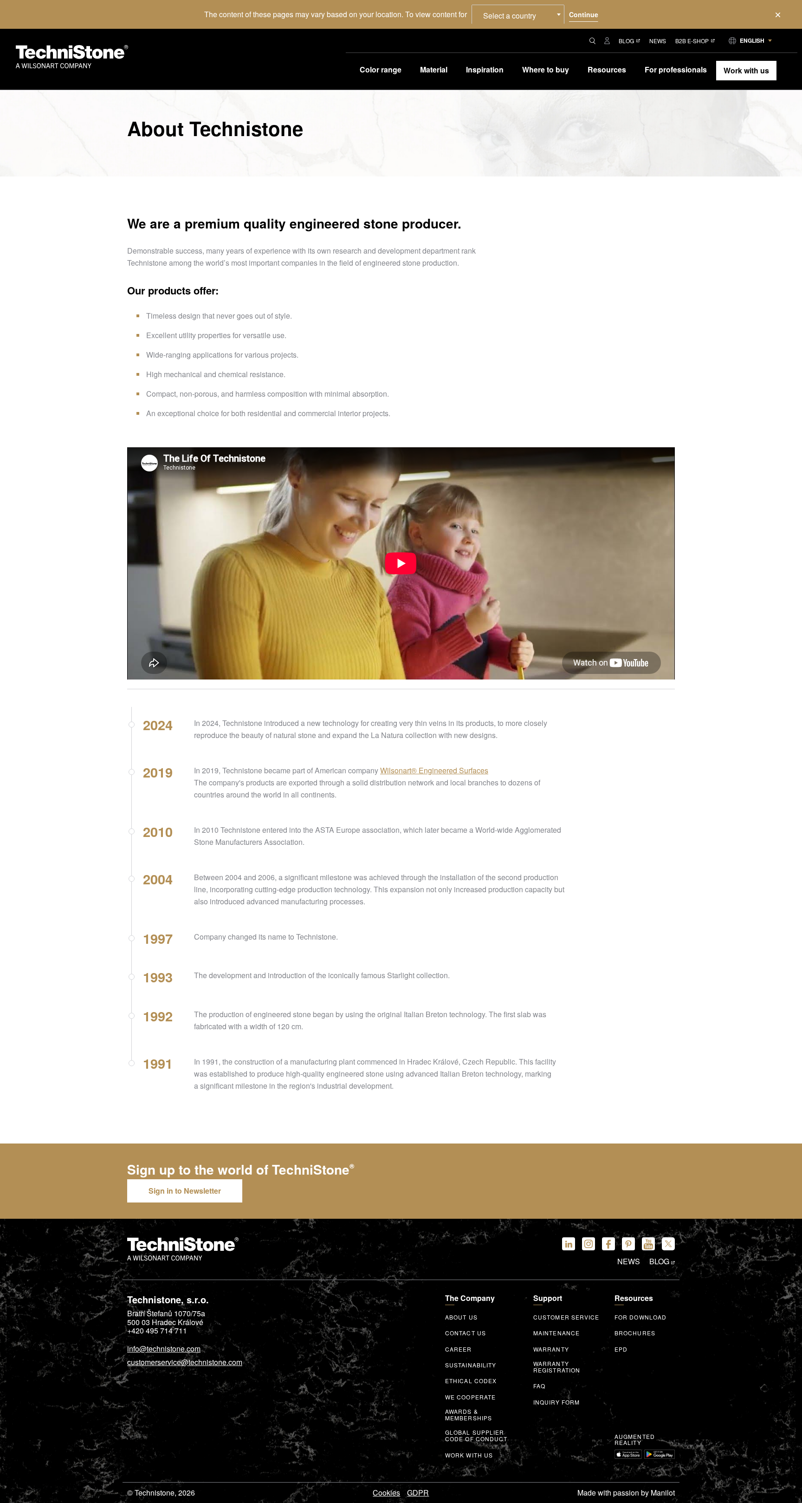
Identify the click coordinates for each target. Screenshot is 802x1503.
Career (458, 1349)
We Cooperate (470, 1397)
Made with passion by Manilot (626, 1493)
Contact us (465, 1333)
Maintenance (556, 1333)
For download (640, 1317)
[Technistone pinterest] (628, 1243)
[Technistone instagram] (588, 1243)
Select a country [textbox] (509, 15)
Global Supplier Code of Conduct (476, 1435)
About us (461, 1317)
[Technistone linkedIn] (568, 1243)
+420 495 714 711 (157, 1331)
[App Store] (628, 1454)
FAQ (539, 1386)
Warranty (551, 1349)
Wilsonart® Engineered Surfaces (434, 770)
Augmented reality (634, 1439)
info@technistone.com (163, 1349)
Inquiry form (556, 1402)
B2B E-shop (692, 41)
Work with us (469, 1455)
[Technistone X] (668, 1243)
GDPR (418, 1493)
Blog (626, 41)
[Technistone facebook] (608, 1243)
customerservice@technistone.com (184, 1362)
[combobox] (518, 14)
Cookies (386, 1493)
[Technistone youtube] (648, 1243)
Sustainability (470, 1365)
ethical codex (471, 1381)
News (657, 41)
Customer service (566, 1317)
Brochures (634, 1333)
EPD (620, 1349)
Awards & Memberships (468, 1414)
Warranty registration (556, 1366)
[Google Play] (659, 1454)
